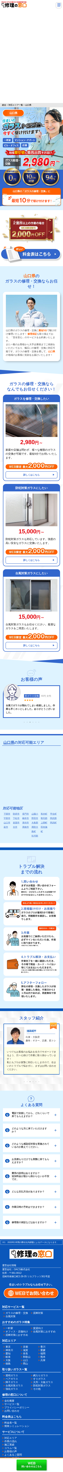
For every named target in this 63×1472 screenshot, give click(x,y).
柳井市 (25, 818)
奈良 (24, 1353)
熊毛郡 (44, 818)
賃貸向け (37, 1328)
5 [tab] (35, 720)
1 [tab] (24, 720)
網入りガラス (39, 1375)
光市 (15, 827)
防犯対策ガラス (41, 1385)
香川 (41, 1346)
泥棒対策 (37, 1313)
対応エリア (9, 1340)
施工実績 (8, 1444)
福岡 (41, 1353)
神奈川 (8, 1350)
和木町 (44, 814)
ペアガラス (10, 1378)
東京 (7, 1346)
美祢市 (25, 822)
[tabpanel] (31, 701)
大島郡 (35, 822)
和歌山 (25, 1357)
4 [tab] (33, 720)
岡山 (24, 1363)
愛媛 (41, 1350)
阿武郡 (53, 818)
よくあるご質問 (12, 1454)
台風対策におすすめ (43, 1331)
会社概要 (8, 1400)
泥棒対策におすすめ (15, 1335)
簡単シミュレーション (15, 1426)
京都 (24, 1346)
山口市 (7, 822)
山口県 (8, 742)
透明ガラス (10, 1375)
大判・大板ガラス (42, 1382)
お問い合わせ (10, 1411)
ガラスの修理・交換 (15, 1313)
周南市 (25, 827)
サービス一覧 (10, 1404)
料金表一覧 (9, 1422)
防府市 (16, 814)
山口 (24, 1360)
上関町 (44, 822)
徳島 (7, 1363)
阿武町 (53, 822)
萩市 (6, 827)
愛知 (7, 1353)
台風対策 (9, 1316)
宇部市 (7, 818)
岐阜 (7, 1357)
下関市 (7, 814)
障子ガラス (10, 1382)
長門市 (25, 814)
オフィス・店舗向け (15, 1331)
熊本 (41, 1357)
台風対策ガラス (13, 1385)
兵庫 (41, 1360)
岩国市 (16, 822)
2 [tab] (27, 720)
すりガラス (38, 1378)
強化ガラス (10, 1389)
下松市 (16, 818)
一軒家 (8, 1328)
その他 (36, 1389)
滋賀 (24, 1350)
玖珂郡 (35, 836)
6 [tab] (38, 720)
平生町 (53, 814)
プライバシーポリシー (15, 1407)
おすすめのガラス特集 (16, 1322)
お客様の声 (9, 1451)
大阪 (7, 1360)
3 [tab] (30, 720)
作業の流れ (9, 1441)
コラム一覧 (9, 1448)
